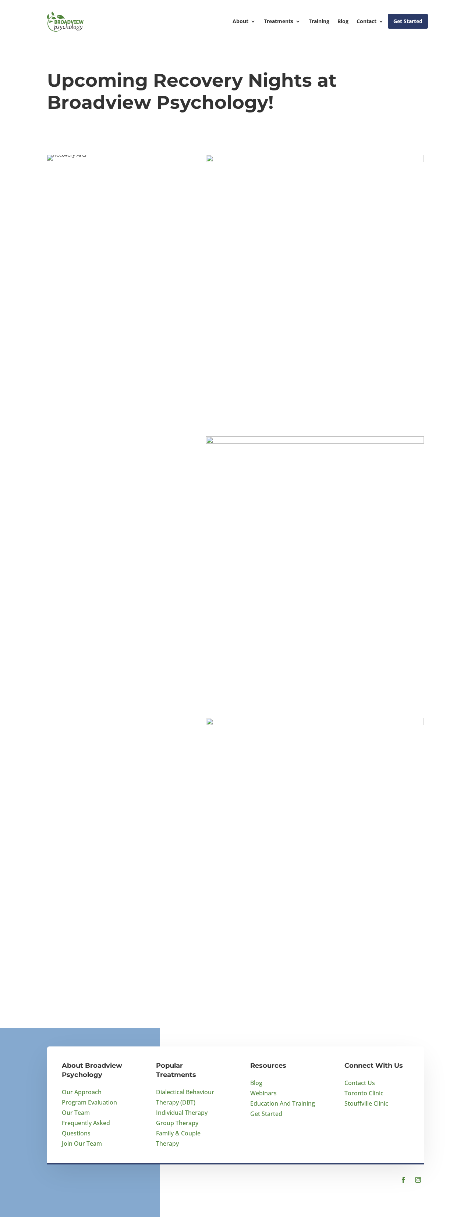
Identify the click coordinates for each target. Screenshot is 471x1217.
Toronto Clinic (363, 1093)
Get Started (407, 21)
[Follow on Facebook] (403, 1180)
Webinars (263, 1093)
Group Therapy (177, 1123)
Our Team (76, 1113)
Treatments (278, 21)
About (240, 21)
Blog (342, 21)
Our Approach (82, 1092)
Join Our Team (82, 1143)
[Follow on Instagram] (418, 1180)
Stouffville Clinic (366, 1103)
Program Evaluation (89, 1102)
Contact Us (359, 1083)
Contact (366, 21)
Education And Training (282, 1103)
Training (319, 21)
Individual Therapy (182, 1113)
